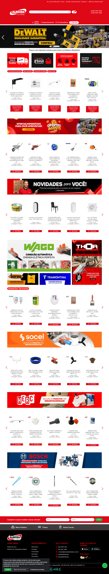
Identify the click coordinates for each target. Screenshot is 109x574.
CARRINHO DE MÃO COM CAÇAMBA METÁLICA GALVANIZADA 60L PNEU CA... (17, 160)
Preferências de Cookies (37, 569)
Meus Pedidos (21, 527)
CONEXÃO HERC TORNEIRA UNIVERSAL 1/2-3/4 (73, 432)
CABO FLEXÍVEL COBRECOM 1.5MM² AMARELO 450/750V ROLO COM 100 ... (73, 95)
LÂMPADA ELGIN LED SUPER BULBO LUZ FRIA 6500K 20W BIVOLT (17, 311)
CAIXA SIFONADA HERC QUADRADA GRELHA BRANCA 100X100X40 (35, 432)
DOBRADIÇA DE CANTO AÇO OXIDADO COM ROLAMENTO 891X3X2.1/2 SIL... (54, 95)
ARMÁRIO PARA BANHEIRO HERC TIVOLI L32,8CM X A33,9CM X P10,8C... (92, 433)
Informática (35, 556)
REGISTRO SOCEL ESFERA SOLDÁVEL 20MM (54, 372)
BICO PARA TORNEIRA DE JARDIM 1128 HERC (54, 431)
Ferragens (34, 549)
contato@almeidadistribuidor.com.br (68, 552)
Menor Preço (52, 71)
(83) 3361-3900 (97, 13)
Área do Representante (96, 1)
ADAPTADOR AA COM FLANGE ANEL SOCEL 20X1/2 (92, 372)
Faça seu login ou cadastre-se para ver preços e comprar (16, 108)
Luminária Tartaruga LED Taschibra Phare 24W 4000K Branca (73, 219)
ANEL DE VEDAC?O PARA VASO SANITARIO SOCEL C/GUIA (36, 372)
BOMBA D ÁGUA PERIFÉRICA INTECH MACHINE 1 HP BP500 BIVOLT (92, 160)
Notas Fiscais (68, 527)
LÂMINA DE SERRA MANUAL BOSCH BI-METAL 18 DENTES (16, 492)
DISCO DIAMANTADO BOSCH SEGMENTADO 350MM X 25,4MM (92, 492)
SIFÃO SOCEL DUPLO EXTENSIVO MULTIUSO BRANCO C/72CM (16, 372)
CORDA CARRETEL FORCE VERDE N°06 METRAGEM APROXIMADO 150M (54, 160)
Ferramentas (35, 551)
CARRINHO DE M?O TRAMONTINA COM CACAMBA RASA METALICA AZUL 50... (92, 95)
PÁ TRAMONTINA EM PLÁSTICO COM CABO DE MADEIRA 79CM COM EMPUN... (73, 160)
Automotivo (35, 547)
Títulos (45, 527)
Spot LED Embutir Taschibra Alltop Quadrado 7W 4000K (92, 219)
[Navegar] (3, 37)
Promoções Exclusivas (14, 71)
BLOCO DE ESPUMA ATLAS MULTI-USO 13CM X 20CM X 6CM (36, 311)
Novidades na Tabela (40, 71)
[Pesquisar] (69, 12)
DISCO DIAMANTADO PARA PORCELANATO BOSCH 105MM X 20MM (35, 492)
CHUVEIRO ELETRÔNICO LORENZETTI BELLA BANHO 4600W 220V (17, 94)
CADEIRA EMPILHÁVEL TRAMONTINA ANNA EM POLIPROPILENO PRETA (54, 219)
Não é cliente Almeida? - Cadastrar (77, 1)
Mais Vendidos (28, 71)
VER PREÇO (18, 171)
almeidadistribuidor (63, 554)
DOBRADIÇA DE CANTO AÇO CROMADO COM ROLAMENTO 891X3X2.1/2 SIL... (73, 312)
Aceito (8, 569)
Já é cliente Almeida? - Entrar (56, 1)
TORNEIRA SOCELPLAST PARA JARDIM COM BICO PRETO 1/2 (73, 372)
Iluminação (35, 554)
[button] (50, 46)
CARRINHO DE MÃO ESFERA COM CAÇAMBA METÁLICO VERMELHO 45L (35, 160)
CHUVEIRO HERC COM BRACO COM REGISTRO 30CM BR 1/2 (16, 432)
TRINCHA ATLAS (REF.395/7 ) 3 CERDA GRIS (92, 311)
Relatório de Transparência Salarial (17, 549)
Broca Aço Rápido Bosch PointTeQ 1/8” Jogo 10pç (73, 492)
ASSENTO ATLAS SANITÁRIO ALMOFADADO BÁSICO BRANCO (54, 312)
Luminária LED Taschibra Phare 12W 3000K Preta (35, 218)
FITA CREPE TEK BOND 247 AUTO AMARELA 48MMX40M (16, 219)
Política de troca (11, 547)
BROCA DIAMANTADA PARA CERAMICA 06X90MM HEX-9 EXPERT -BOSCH (55, 493)
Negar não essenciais (20, 569)
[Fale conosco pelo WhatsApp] (104, 565)
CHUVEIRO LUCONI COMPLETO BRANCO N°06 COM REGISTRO (36, 94)
